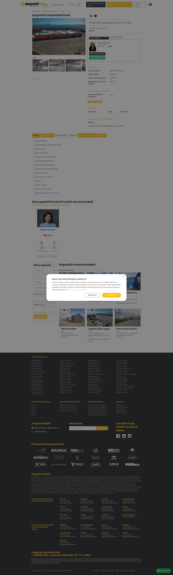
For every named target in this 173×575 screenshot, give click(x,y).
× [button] (123, 276)
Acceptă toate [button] (111, 295)
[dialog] (86, 287)
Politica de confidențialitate (77, 290)
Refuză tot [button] (92, 295)
